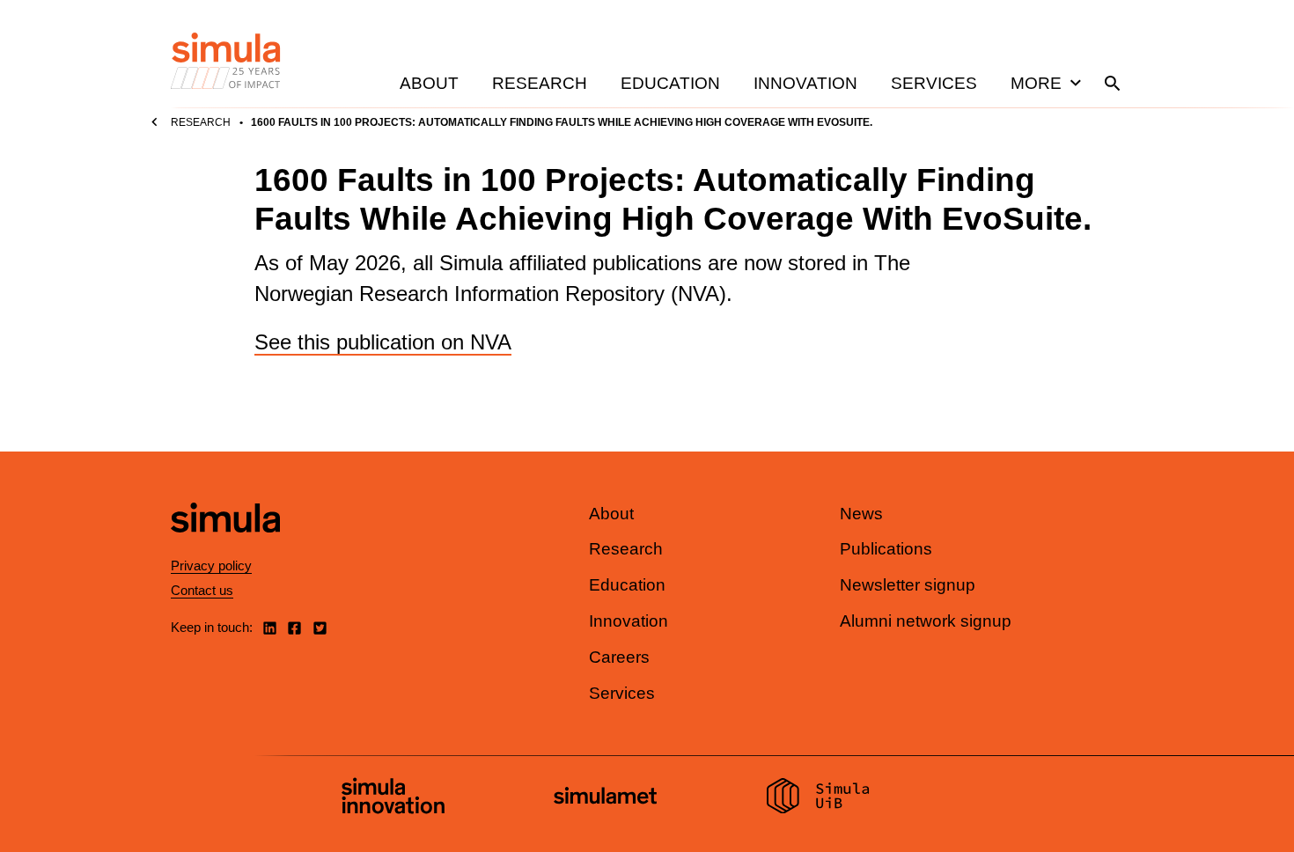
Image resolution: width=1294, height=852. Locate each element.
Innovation (805, 83)
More (1036, 83)
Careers (619, 657)
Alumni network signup (925, 621)
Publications (886, 549)
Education (670, 83)
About (429, 83)
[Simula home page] (225, 547)
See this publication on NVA (382, 342)
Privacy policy (211, 565)
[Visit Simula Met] (605, 798)
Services (934, 83)
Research (539, 83)
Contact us (202, 590)
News (861, 513)
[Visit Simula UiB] (818, 798)
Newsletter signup (907, 585)
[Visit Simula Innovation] (393, 798)
